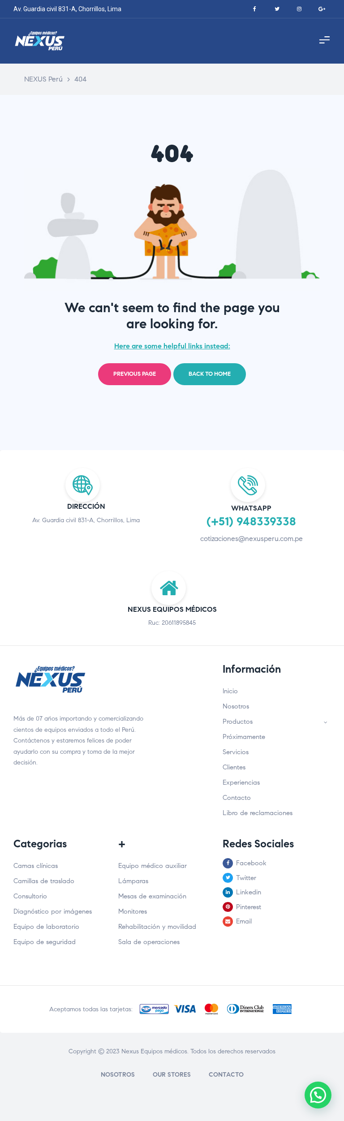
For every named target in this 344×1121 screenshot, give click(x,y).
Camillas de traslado (43, 881)
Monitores (132, 911)
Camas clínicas (35, 866)
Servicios (236, 752)
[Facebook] (254, 9)
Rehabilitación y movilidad (157, 927)
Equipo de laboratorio (46, 927)
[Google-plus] (322, 9)
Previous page (134, 374)
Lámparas (133, 881)
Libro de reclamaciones (257, 813)
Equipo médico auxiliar (152, 866)
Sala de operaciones (149, 942)
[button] (318, 1095)
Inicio (230, 691)
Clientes (234, 767)
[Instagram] (299, 9)
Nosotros (236, 706)
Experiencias (241, 782)
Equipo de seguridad (44, 942)
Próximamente (244, 737)
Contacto (237, 798)
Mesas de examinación (152, 896)
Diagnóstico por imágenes (52, 911)
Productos (238, 721)
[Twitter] (277, 9)
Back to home (210, 374)
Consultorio (30, 896)
